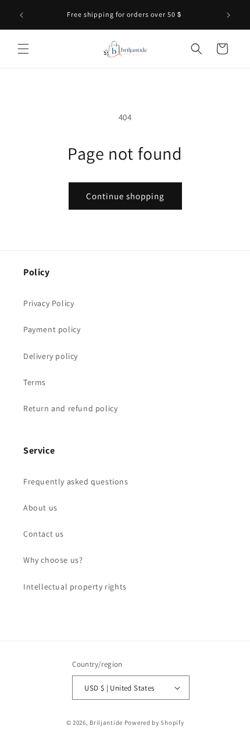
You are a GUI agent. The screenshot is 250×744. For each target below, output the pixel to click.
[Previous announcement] (21, 15)
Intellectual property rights (75, 586)
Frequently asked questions (75, 481)
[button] (23, 49)
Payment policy (51, 329)
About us (40, 507)
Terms (34, 382)
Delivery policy (50, 356)
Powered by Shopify (154, 722)
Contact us (43, 534)
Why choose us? (53, 560)
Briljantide (106, 722)
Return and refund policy (70, 408)
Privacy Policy (48, 303)
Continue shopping (125, 196)
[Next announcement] (228, 15)
